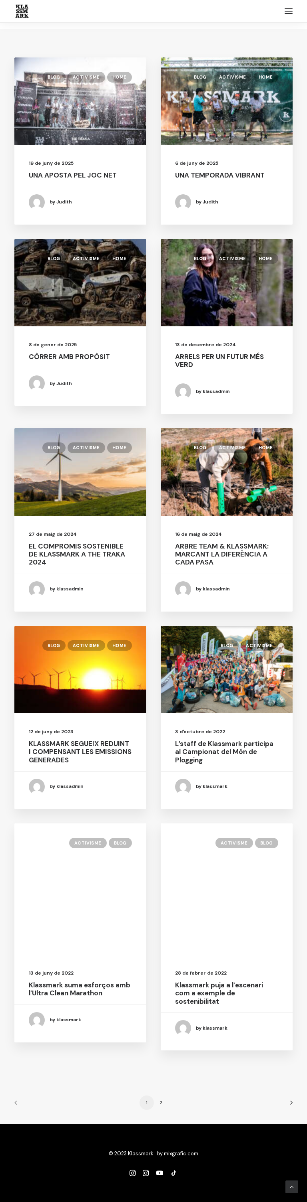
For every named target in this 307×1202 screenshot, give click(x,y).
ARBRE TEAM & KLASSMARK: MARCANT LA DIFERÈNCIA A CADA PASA (222, 554)
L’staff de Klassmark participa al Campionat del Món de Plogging (224, 751)
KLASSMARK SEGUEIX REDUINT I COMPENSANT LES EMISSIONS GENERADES (80, 751)
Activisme (86, 77)
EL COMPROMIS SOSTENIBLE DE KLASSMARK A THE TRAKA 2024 (77, 554)
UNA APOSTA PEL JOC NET (73, 175)
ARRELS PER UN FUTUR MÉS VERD (219, 360)
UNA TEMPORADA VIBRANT (220, 175)
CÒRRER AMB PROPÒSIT (69, 356)
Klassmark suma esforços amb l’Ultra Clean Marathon (79, 989)
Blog (54, 77)
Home (119, 77)
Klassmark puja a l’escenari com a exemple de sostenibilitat (219, 993)
